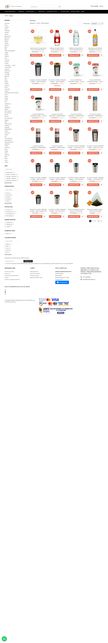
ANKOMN (7, 30)
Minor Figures (8, 111)
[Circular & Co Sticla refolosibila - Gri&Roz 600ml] (57, 135)
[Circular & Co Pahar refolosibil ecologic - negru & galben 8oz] (38, 199)
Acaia (6, 160)
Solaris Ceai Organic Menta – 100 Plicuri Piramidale (95, 210)
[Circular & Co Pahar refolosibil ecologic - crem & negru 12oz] (76, 135)
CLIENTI (32, 268)
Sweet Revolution (9, 142)
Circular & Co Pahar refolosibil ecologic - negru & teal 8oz (57, 178)
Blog (82, 11)
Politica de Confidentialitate (11, 275)
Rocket (6, 131)
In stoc (8, 209)
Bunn (6, 47)
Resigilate (42, 11)
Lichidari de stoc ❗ (52, 11)
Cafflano (7, 56)
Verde (7, 250)
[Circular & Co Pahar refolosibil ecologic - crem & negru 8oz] (95, 167)
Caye (6, 58)
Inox (7, 248)
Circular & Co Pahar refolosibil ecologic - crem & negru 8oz (95, 178)
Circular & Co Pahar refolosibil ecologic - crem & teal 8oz (76, 178)
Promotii (21, 11)
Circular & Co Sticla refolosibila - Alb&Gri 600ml (76, 115)
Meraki (6, 109)
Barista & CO (8, 36)
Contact (7, 277)
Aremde (7, 32)
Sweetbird (7, 144)
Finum (6, 87)
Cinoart (6, 63)
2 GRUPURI (9, 222)
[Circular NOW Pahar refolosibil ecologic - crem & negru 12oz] (38, 103)
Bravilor (7, 43)
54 (98, 221)
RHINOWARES (8, 129)
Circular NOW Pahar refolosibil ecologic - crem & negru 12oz (38, 115)
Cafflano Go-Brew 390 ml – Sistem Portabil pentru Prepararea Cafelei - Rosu (57, 49)
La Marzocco (8, 103)
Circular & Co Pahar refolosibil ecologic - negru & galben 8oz (38, 210)
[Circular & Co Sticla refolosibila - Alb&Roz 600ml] (57, 103)
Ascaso (6, 34)
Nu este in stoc (10, 212)
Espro (6, 80)
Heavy (6, 96)
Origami (7, 120)
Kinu (6, 102)
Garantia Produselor (35, 273)
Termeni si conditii (9, 271)
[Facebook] (5, 290)
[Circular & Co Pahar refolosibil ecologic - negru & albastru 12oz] (38, 69)
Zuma (6, 158)
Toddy (6, 151)
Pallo (6, 122)
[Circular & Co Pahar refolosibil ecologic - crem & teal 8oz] (76, 167)
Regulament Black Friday (36, 277)
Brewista (7, 45)
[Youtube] (5, 292)
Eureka (6, 82)
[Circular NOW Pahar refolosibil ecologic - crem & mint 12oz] (76, 69)
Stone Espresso (8, 138)
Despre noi (7, 273)
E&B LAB (7, 76)
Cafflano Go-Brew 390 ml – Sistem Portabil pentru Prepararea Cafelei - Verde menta (76, 49)
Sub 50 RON (9, 172)
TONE (6, 153)
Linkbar (6, 105)
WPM (6, 149)
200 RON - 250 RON (11, 180)
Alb (7, 246)
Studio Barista (8, 140)
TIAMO (6, 145)
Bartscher (7, 38)
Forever (7, 91)
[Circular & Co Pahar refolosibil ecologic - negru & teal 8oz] (57, 167)
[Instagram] (5, 294)
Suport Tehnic (75, 11)
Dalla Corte (7, 71)
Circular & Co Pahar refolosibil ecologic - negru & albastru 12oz (38, 80)
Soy (5, 136)
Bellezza (7, 40)
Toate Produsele (10, 11)
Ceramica (7, 60)
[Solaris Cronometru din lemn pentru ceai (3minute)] (76, 199)
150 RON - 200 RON (11, 178)
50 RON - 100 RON (10, 174)
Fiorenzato (7, 89)
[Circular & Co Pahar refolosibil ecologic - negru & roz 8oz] (38, 167)
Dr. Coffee (7, 74)
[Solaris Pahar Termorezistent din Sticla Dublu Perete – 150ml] (38, 37)
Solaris (6, 134)
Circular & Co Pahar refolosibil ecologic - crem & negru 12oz (76, 146)
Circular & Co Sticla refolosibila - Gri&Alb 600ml (38, 146)
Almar (6, 25)
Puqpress (7, 125)
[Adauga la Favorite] (44, 55)
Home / (7, 15)
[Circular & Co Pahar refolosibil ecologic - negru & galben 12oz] (57, 69)
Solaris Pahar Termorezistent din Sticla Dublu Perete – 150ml (38, 49)
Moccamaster (8, 113)
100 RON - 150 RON (11, 176)
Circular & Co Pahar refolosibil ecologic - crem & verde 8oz (57, 210)
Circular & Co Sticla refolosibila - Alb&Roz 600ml (57, 115)
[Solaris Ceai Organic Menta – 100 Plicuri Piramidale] (95, 199)
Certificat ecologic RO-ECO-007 (12, 279)
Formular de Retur (34, 275)
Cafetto (6, 54)
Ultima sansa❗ (31, 11)
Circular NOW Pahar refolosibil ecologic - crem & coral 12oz (95, 80)
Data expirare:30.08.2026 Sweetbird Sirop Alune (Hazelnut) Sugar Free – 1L (95, 49)
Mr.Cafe (7, 116)
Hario (6, 94)
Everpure (7, 85)
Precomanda (9, 216)
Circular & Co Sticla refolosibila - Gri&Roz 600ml (57, 146)
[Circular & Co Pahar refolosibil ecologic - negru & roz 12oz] (95, 135)
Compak (7, 69)
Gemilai (6, 162)
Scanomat (7, 133)
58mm (7, 233)
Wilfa (6, 156)
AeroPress (7, 23)
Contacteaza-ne (63, 282)
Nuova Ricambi (8, 118)
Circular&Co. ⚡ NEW (10, 65)
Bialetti (6, 41)
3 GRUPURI (9, 224)
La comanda (9, 213)
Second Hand (64, 11)
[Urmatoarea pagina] (101, 221)
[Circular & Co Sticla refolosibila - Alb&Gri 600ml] (76, 103)
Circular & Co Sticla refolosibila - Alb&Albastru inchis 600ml (95, 115)
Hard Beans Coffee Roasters (12, 92)
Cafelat (6, 52)
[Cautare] (59, 6)
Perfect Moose (8, 124)
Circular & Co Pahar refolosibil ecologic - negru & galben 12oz (57, 80)
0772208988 (86, 277)
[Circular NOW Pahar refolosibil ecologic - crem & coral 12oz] (95, 69)
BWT (6, 49)
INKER (6, 98)
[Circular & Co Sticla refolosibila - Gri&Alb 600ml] (38, 135)
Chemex (7, 61)
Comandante (8, 67)
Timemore (7, 147)
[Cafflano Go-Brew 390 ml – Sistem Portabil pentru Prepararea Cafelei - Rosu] (57, 37)
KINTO (6, 100)
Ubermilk (7, 155)
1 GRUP (8, 226)
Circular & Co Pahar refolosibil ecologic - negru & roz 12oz (95, 146)
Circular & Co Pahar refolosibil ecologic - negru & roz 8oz (38, 178)
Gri (7, 252)
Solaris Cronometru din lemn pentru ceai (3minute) (76, 210)
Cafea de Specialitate (10, 50)
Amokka (7, 27)
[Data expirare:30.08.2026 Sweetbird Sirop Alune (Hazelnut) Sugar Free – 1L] (95, 37)
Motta (6, 114)
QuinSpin (7, 127)
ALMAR (8, 197)
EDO (6, 78)
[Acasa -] (13, 7)
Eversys (6, 83)
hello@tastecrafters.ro (89, 279)
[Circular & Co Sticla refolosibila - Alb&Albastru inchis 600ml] (95, 103)
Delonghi (7, 72)
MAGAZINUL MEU (10, 268)
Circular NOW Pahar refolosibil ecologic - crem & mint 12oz (76, 80)
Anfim (6, 29)
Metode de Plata (34, 271)
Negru (7, 244)
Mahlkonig (7, 107)
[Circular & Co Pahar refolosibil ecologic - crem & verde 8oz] (57, 199)
